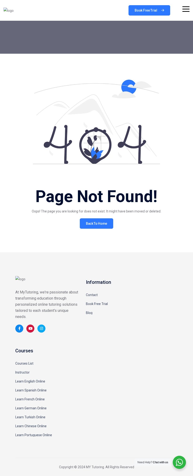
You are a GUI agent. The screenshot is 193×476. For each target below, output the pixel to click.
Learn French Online (30, 399)
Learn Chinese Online (31, 426)
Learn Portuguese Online (33, 435)
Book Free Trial (97, 304)
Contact (92, 295)
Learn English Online (30, 381)
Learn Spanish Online (31, 390)
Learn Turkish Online (30, 417)
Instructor (22, 372)
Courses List (24, 363)
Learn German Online (31, 408)
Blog (89, 313)
